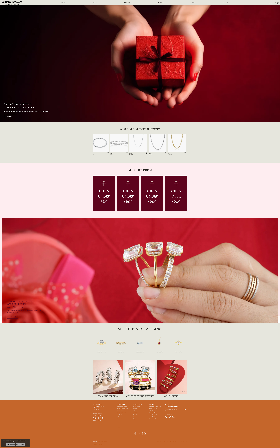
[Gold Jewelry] (172, 377)
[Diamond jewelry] (121, 342)
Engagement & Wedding (122, 406)
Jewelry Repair (152, 416)
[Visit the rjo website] (144, 433)
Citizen (134, 416)
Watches (118, 427)
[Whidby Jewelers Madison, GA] (140, 270)
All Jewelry (160, 3)
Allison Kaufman (136, 406)
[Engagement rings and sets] (101, 342)
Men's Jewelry (120, 421)
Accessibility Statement (182, 441)
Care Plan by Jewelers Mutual (155, 406)
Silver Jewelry (120, 419)
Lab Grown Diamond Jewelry (123, 408)
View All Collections (137, 425)
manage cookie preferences (14, 441)
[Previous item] (89, 145)
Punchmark (100, 444)
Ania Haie (135, 408)
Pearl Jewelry (119, 414)
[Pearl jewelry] (178, 342)
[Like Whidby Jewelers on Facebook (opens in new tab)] (166, 417)
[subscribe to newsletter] (185, 409)
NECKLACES (140, 352)
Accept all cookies (20, 444)
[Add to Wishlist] (109, 153)
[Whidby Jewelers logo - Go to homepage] (12, 2)
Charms (118, 425)
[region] (140, 145)
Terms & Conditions (173, 441)
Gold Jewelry (119, 416)
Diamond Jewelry (120, 410)
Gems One (135, 423)
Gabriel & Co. (135, 421)
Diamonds (127, 3)
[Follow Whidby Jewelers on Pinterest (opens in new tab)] (169, 417)
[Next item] (190, 145)
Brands (193, 3)
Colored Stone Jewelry (121, 412)
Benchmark (135, 412)
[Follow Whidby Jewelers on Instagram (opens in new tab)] (173, 417)
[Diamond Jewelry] (108, 377)
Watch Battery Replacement (155, 419)
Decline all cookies (10, 444)
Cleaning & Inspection (153, 408)
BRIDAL (63, 3)
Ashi (134, 410)
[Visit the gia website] (137, 433)
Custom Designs (152, 410)
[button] (268, 2)
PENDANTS (178, 352)
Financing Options (152, 412)
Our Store (225, 3)
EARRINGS (121, 352)
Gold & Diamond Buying (154, 414)
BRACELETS (159, 352)
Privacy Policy (166, 441)
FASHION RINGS (102, 352)
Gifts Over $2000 (176, 196)
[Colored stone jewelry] (159, 342)
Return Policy (159, 441)
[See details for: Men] (101, 143)
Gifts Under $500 (104, 196)
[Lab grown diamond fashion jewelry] (140, 342)
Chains (118, 423)
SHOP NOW (10, 116)
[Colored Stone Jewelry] (140, 377)
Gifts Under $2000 (152, 196)
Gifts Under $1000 (128, 196)
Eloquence (135, 419)
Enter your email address (171, 406)
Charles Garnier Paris (137, 414)
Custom (94, 3)
